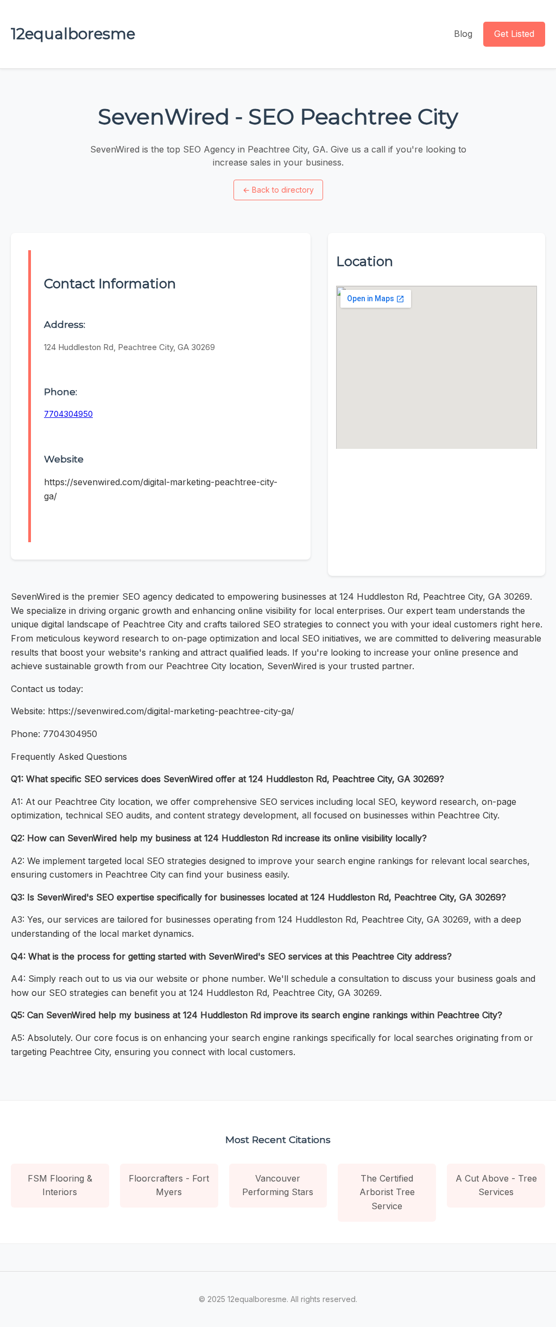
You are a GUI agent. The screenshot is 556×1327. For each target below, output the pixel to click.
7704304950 (68, 414)
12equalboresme (73, 33)
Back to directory (278, 189)
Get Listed (514, 33)
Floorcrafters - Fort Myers (169, 1185)
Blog (463, 33)
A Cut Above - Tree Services (496, 1185)
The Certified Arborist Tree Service (387, 1192)
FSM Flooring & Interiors (60, 1185)
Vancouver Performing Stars (277, 1185)
